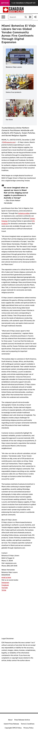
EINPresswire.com (8, 142)
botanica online (23, 213)
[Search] (26, 17)
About (10, 720)
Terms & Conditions (27, 724)
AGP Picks (5, 3)
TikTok (3, 590)
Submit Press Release (11, 724)
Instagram (5, 582)
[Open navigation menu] (3, 17)
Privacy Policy (28, 728)
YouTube (4, 588)
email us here (6, 577)
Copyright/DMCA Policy (13, 728)
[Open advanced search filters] (30, 17)
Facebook (5, 585)
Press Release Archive (22, 720)
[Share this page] (35, 17)
